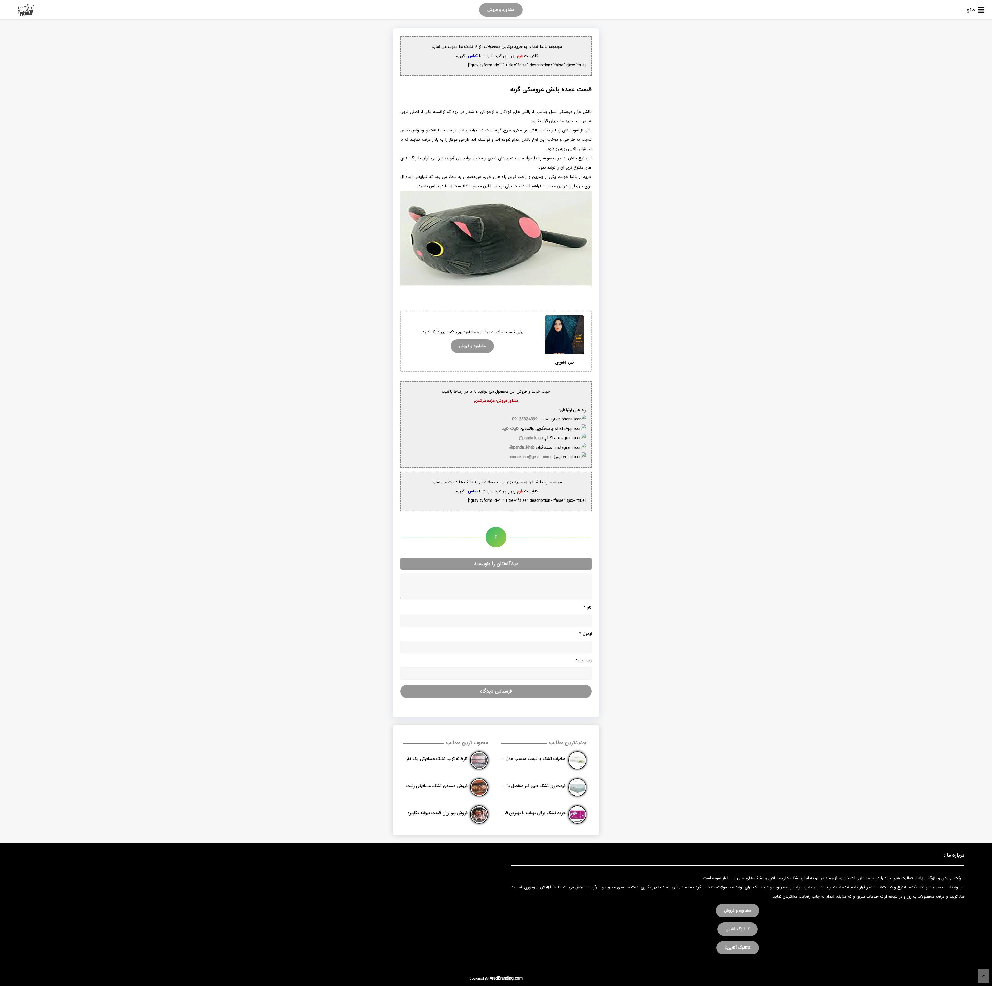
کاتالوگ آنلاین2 (738, 947)
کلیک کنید (510, 428)
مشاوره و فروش (500, 9)
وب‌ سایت (583, 660)
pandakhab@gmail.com (530, 457)
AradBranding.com (506, 978)
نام (588, 607)
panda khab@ (531, 438)
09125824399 (525, 419)
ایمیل (585, 634)
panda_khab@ (522, 447)
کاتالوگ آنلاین (737, 929)
